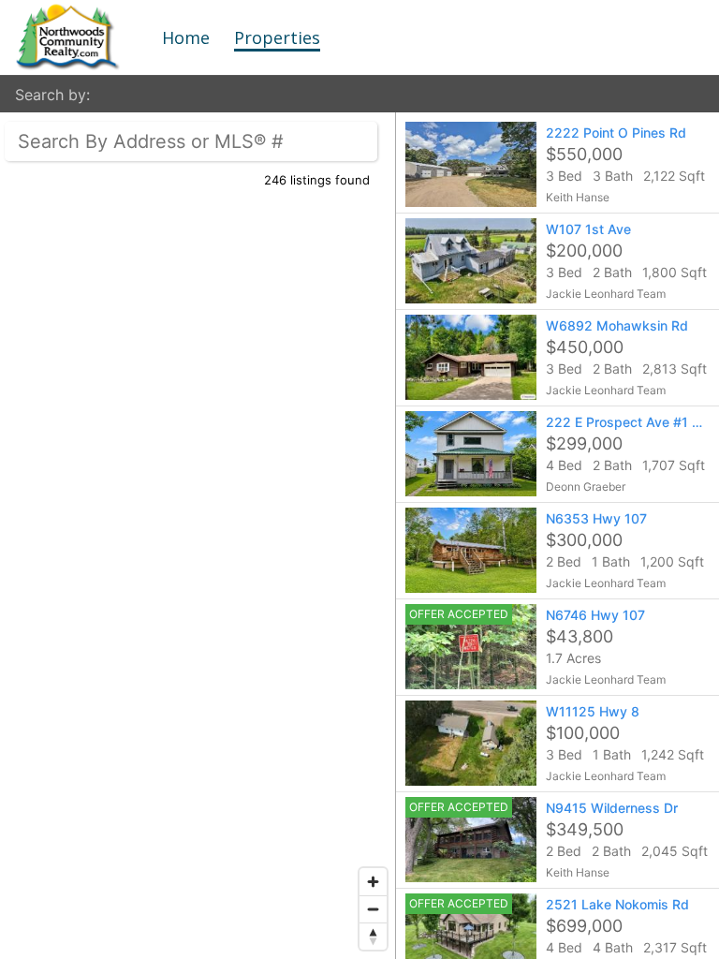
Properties (277, 37)
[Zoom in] (373, 881)
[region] (198, 535)
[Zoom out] (373, 908)
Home (186, 37)
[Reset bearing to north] (373, 936)
